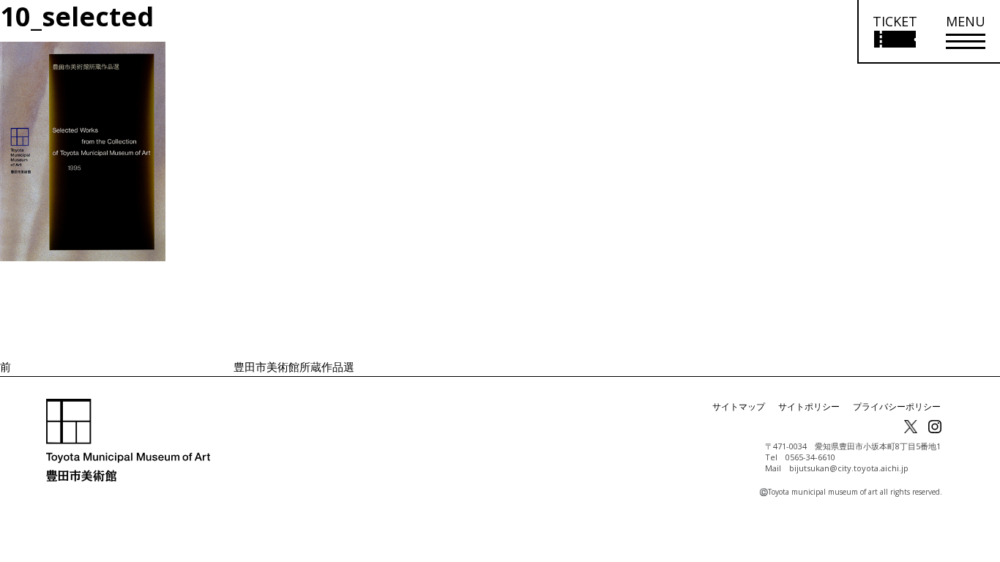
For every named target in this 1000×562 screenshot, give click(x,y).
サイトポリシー (809, 406)
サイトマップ (738, 406)
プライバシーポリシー (897, 406)
